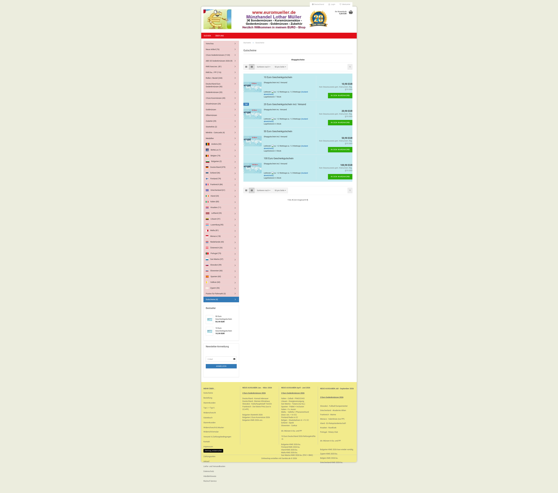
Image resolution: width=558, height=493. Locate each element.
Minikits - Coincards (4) (215, 132)
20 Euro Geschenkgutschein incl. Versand (285, 104)
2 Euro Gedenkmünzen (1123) (218, 55)
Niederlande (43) (217, 242)
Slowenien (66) (216, 271)
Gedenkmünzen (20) (214, 92)
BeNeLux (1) (215, 150)
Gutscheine (208, 393)
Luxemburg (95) (216, 225)
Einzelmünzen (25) (213, 104)
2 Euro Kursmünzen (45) (215, 98)
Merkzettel (345, 4)
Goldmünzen (211, 109)
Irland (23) (214, 196)
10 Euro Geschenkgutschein (278, 77)
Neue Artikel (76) (213, 49)
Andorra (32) (216, 144)
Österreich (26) (216, 248)
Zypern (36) (215, 288)
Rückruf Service (210, 481)
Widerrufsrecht (209, 413)
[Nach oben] (550, 488)
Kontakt (206, 442)
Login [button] (332, 4)
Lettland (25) (216, 213)
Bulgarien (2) (216, 161)
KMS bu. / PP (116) (213, 72)
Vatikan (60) (215, 282)
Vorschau (210, 43)
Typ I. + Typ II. (209, 408)
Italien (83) (214, 201)
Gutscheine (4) (212, 299)
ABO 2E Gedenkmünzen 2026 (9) (219, 61)
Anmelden (221, 366)
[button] (318, 4)
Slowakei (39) (216, 265)
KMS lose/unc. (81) (214, 66)
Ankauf (206, 461)
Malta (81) (214, 230)
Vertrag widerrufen (213, 451)
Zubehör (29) (211, 121)
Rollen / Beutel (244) (214, 78)
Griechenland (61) (217, 190)
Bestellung (207, 398)
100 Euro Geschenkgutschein (279, 158)
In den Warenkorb (340, 96)
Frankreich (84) (216, 184)
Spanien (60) (215, 276)
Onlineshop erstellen (269, 458)
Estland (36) (215, 173)
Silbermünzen (211, 115)
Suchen (207, 36)
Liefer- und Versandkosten (214, 466)
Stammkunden (209, 403)
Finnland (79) (215, 179)
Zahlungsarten (209, 456)
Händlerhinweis (209, 476)
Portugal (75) (215, 253)
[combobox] (263, 67)
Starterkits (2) (211, 127)
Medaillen (210, 138)
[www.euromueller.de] (266, 20)
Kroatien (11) (215, 207)
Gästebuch (207, 418)
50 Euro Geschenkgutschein (278, 131)
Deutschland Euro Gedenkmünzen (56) (214, 85)
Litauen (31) (215, 219)
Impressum (208, 446)
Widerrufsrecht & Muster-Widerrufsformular (213, 429)
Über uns (219, 36)
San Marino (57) (216, 259)
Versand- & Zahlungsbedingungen (217, 437)
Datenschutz (208, 471)
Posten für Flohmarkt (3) (216, 294)
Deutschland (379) (218, 167)
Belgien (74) (215, 156)
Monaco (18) (215, 236)
